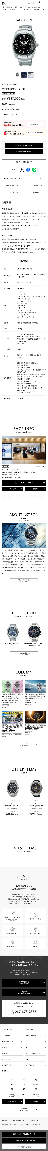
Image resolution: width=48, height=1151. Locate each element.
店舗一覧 (4, 1053)
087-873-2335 (26, 1012)
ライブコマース (30, 1065)
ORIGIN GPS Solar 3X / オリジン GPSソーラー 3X (15, 9)
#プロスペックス (17, 734)
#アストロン (5, 705)
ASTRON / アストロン (34, 7)
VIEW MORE (38, 466)
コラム (28, 1041)
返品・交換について (7, 1041)
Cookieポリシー (35, 1120)
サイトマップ (36, 1124)
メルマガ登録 (25, 1124)
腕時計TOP (10, 7)
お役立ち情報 (29, 1029)
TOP (3, 7)
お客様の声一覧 (6, 1065)
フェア (28, 1059)
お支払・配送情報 (31, 1035)
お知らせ (4, 1047)
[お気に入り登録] (20, 781)
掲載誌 (4, 1071)
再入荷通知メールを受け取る (24, 1140)
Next (45, 630)
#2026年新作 (5, 702)
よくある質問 (6, 1035)
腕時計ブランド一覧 (20, 7)
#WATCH (13, 702)
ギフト (28, 1047)
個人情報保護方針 (18, 1120)
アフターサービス (7, 1029)
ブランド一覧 (6, 1059)
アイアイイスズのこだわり (33, 1053)
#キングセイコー (6, 734)
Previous (2, 630)
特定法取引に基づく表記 (9, 1124)
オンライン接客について (24, 162)
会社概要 (4, 1120)
